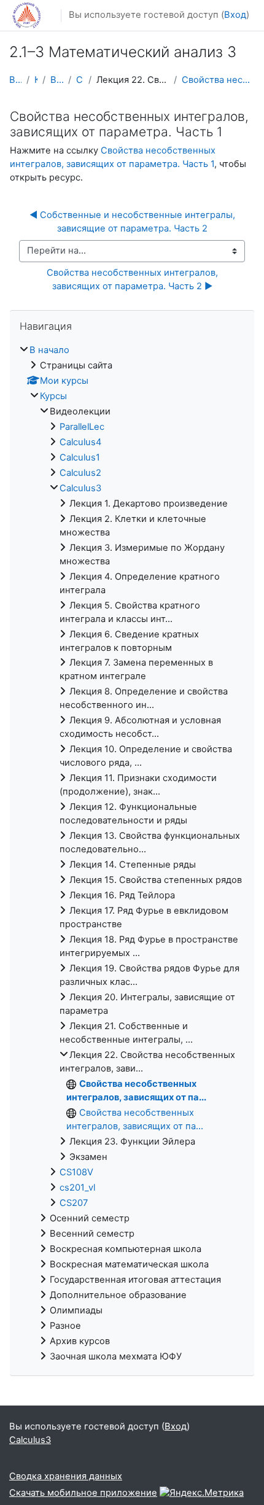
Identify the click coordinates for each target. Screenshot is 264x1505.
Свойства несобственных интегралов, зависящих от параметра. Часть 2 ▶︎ (133, 279)
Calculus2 (80, 472)
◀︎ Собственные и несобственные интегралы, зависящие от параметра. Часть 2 (133, 221)
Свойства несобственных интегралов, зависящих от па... (218, 79)
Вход (235, 14)
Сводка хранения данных (65, 1476)
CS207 (74, 1202)
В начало (15, 79)
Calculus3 (79, 79)
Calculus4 (80, 442)
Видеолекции (57, 79)
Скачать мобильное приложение (83, 1492)
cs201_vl (77, 1187)
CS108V (76, 1172)
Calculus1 (80, 457)
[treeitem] (132, 854)
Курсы (35, 79)
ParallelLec (82, 426)
